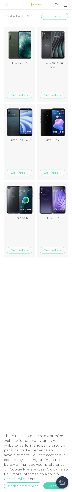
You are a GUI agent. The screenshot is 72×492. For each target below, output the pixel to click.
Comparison (54, 16)
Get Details (19, 95)
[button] (62, 482)
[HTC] (36, 4)
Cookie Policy (15, 479)
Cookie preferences (23, 486)
